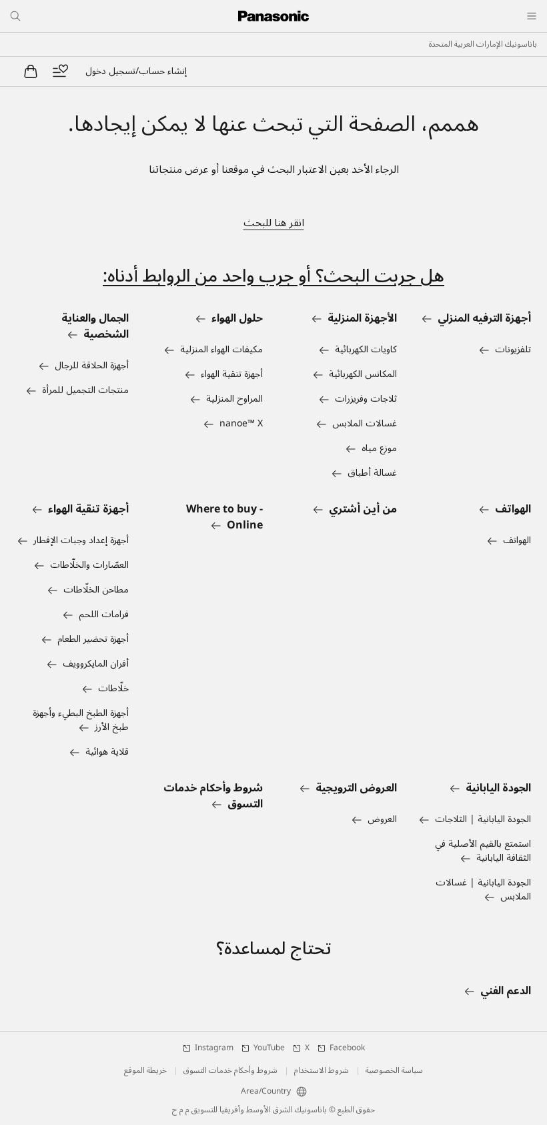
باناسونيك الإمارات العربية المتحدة (483, 45)
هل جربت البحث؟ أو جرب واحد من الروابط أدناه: (273, 276)
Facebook (347, 1048)
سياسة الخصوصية (394, 1071)
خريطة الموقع (145, 1071)
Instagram (214, 1048)
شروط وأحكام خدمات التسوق (230, 1071)
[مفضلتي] (60, 71)
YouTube (269, 1048)
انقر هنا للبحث (273, 223)
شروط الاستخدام (321, 1071)
